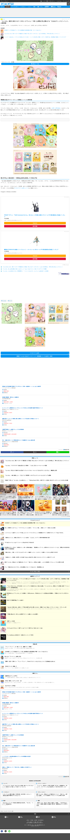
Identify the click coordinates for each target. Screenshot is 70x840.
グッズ (10, 300)
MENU (68, 3)
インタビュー (23, 6)
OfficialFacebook (21, 817)
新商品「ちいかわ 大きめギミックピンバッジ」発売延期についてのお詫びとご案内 (34, 356)
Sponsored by (61, 449)
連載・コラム (40, 6)
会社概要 (35, 820)
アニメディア (47, 7)
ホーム (2, 6)
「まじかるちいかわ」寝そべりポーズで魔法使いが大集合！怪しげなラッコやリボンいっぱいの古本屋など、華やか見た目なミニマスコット (32, 266)
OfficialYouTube (55, 817)
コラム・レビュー (41, 791)
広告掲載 (31, 820)
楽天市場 (35, 226)
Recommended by (64, 516)
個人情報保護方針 (40, 820)
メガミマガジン (53, 7)
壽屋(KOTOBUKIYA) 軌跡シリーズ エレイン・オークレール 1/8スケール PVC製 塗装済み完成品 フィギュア (31, 249)
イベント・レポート (42, 783)
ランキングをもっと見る (35, 571)
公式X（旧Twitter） (56, 108)
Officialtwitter (39, 817)
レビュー (29, 6)
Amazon (35, 223)
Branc (59, 7)
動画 (34, 6)
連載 (39, 800)
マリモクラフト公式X (34, 353)
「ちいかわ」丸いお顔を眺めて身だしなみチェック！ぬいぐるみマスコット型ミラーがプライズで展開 (24, 269)
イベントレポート (14, 6)
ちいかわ (4, 300)
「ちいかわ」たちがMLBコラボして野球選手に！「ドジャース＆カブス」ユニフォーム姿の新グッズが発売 (25, 271)
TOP (35, 814)
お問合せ (28, 820)
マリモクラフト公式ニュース (21, 188)
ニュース (7, 6)
